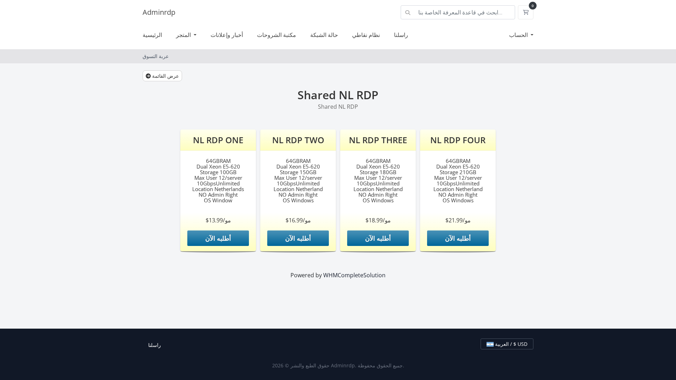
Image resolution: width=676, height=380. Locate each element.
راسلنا (401, 35)
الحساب (519, 35)
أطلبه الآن (218, 238)
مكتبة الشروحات (276, 35)
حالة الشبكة (324, 35)
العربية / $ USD (510, 344)
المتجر (184, 35)
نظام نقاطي (366, 35)
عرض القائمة (165, 75)
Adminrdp (159, 12)
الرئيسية (152, 35)
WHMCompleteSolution (354, 275)
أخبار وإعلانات (227, 35)
